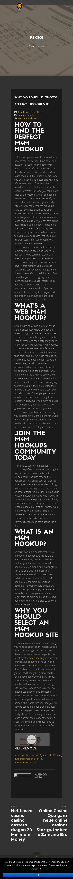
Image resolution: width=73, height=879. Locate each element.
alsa (38, 777)
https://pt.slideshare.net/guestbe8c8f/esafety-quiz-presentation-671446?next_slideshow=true (38, 758)
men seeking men (39, 658)
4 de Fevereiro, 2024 (29, 112)
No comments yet (28, 118)
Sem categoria (26, 115)
